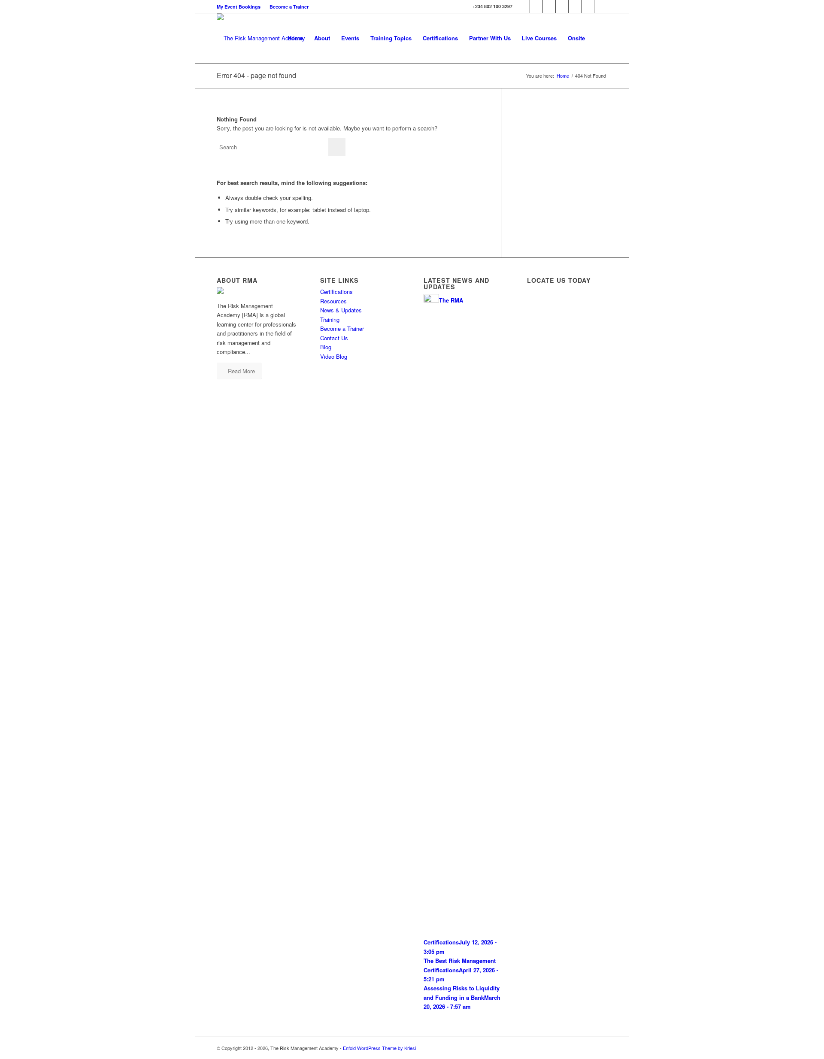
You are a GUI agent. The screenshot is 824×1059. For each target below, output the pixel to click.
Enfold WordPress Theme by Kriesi (379, 1047)
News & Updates (341, 310)
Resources (333, 301)
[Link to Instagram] (600, 6)
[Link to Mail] (588, 6)
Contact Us (334, 338)
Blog (325, 347)
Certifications (336, 291)
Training (329, 319)
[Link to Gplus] (575, 6)
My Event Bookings (239, 6)
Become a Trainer (289, 6)
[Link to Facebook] (562, 6)
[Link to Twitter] (523, 6)
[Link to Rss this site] (549, 6)
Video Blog (333, 356)
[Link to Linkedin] (536, 6)
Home (563, 76)
